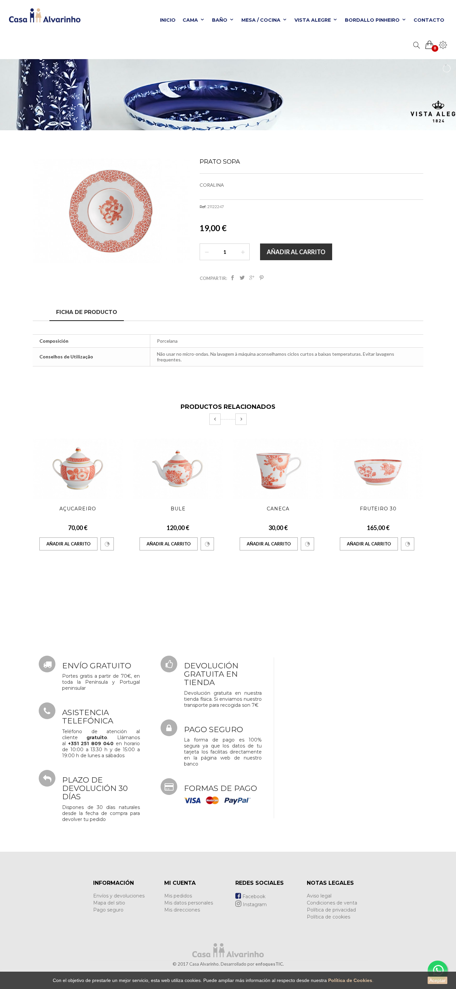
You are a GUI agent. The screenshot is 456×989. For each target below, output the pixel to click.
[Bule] (178, 469)
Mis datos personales (188, 903)
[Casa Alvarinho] (42, 18)
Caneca (278, 509)
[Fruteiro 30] (378, 469)
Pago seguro (108, 910)
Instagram (254, 904)
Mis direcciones (182, 910)
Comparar (107, 543)
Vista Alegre (313, 20)
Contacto (429, 20)
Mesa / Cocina (261, 20)
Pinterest (261, 279)
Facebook (253, 896)
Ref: (203, 206)
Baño (220, 20)
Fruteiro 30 (378, 509)
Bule (178, 509)
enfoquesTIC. (269, 964)
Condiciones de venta (332, 903)
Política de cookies (328, 917)
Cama (191, 20)
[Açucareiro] (78, 469)
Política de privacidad (331, 910)
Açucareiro (77, 509)
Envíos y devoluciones (119, 896)
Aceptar (437, 980)
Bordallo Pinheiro (373, 20)
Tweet (242, 279)
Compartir (232, 279)
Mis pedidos (178, 896)
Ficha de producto (86, 312)
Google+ (252, 279)
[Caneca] (278, 469)
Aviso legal (319, 896)
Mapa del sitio (109, 903)
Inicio (168, 20)
